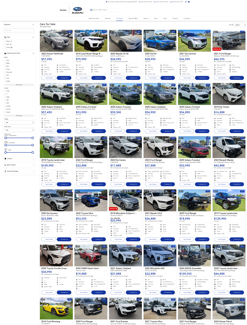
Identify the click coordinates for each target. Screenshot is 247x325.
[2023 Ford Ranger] (160, 147)
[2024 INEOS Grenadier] (194, 255)
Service (146, 18)
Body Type (7, 126)
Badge (6, 119)
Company (187, 18)
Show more (19, 84)
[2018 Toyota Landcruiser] (56, 147)
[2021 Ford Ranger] (229, 41)
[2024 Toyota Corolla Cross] (56, 255)
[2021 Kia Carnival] (194, 41)
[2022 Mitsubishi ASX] (160, 255)
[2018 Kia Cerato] (229, 94)
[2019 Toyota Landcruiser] (229, 200)
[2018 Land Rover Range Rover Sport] (90, 41)
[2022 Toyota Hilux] (90, 200)
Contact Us (64, 78)
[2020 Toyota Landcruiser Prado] (229, 255)
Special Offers (133, 18)
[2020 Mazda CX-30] (125, 41)
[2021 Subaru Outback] (125, 255)
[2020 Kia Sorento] (56, 200)
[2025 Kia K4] (160, 41)
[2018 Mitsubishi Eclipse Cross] (125, 200)
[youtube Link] (189, 2)
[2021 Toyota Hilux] (160, 308)
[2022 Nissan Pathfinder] (56, 41)
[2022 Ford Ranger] (90, 147)
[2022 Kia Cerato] (125, 147)
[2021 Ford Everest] (125, 308)
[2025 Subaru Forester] (90, 94)
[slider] (5, 138)
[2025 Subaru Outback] (56, 94)
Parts (155, 18)
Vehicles (107, 18)
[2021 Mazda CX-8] (160, 200)
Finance (175, 18)
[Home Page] (71, 10)
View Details (49, 78)
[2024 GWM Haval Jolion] (90, 255)
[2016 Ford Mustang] (56, 308)
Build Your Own (94, 18)
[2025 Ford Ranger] (194, 200)
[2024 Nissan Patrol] (229, 308)
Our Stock (119, 18)
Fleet (165, 18)
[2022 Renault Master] (229, 147)
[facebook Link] (186, 2)
